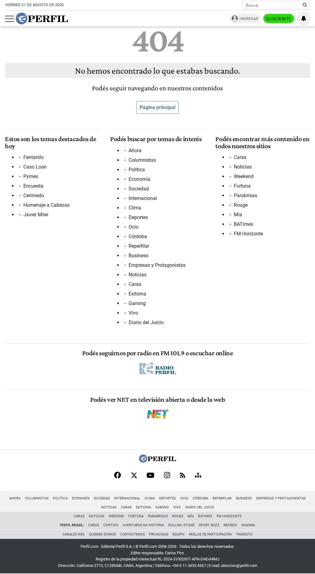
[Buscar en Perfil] (305, 5)
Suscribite (278, 18)
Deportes (138, 217)
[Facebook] (117, 476)
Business (138, 256)
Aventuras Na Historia (143, 525)
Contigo (110, 525)
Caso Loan (35, 167)
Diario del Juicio (146, 322)
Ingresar (248, 18)
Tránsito (244, 534)
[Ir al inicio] (42, 18)
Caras (135, 284)
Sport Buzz (209, 525)
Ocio (133, 227)
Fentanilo (33, 157)
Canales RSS (73, 534)
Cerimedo (33, 195)
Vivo (133, 313)
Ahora (135, 150)
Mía (238, 215)
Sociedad (139, 189)
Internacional (143, 198)
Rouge (241, 205)
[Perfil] (157, 461)
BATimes (243, 224)
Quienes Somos (102, 534)
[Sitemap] (198, 476)
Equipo (179, 534)
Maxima (248, 525)
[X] (134, 475)
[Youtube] (150, 476)
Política (137, 170)
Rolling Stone (181, 525)
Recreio (230, 525)
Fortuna (242, 186)
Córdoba (138, 236)
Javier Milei (35, 215)
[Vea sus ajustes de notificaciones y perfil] (303, 18)
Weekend (243, 176)
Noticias (137, 275)
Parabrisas (245, 195)
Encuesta (33, 186)
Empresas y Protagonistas (157, 265)
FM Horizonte (248, 234)
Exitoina (137, 294)
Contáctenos (132, 534)
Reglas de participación (210, 534)
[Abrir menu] (9, 19)
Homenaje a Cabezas (46, 205)
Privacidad (158, 534)
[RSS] (182, 476)
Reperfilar (139, 246)
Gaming (137, 303)
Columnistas (142, 160)
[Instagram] (167, 475)
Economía (139, 179)
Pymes (30, 176)
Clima (135, 208)
